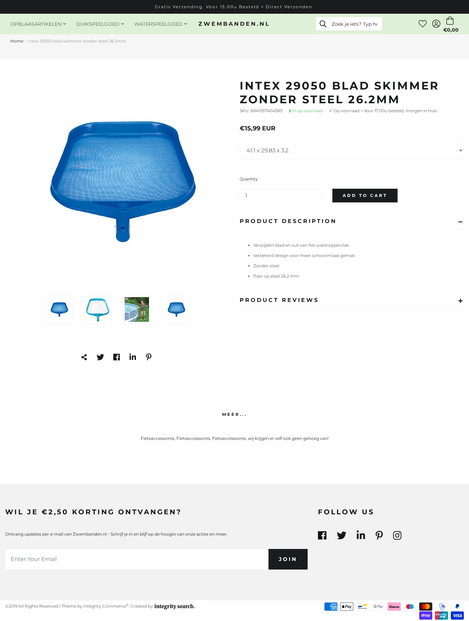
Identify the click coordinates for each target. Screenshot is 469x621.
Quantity (249, 178)
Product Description (288, 221)
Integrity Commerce (105, 606)
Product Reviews (279, 300)
